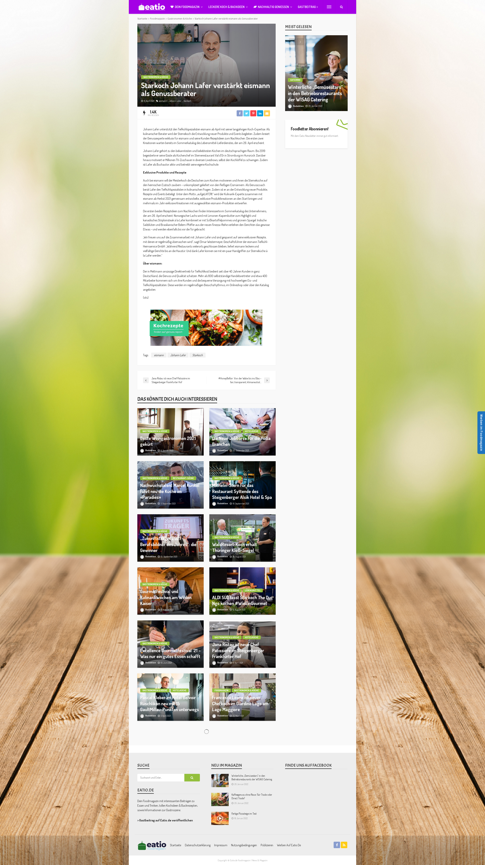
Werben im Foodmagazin (481, 432)
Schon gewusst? (182, 802)
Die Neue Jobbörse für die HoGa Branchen (241, 441)
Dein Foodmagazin (187, 7)
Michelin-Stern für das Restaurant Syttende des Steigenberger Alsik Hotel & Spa (242, 491)
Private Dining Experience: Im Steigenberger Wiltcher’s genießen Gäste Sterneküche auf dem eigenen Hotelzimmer (168, 753)
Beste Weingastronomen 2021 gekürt (168, 441)
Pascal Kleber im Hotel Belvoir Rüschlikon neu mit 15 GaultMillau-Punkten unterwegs (169, 703)
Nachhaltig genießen (273, 7)
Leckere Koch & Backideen (226, 7)
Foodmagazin (221, 690)
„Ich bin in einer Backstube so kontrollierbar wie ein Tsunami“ (241, 759)
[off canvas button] (329, 7)
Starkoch (187, 100)
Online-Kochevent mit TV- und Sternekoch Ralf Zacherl (168, 812)
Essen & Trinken (299, 79)
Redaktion (150, 450)
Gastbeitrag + (308, 7)
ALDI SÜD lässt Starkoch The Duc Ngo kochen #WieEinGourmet (242, 600)
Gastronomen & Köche (155, 77)
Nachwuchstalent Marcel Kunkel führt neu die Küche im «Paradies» (169, 491)
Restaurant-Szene (183, 478)
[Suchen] (341, 7)
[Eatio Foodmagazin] (151, 7)
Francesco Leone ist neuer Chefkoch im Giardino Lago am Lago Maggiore (240, 703)
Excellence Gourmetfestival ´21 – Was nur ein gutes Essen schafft (170, 653)
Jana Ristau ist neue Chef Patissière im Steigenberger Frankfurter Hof (238, 650)
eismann (163, 100)
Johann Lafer (175, 100)
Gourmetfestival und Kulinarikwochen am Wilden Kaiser (166, 597)
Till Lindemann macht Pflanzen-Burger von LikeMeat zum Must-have (313, 93)
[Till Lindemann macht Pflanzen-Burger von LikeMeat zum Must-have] (316, 73)
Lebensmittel (252, 590)
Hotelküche (251, 431)
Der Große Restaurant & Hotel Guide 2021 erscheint (240, 812)
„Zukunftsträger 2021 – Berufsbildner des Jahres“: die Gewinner (168, 544)
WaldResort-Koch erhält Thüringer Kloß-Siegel (234, 547)
